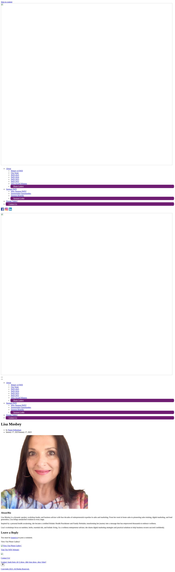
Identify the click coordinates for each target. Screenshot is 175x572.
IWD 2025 (15, 175)
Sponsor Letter (18, 198)
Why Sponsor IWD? (18, 191)
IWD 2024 (15, 177)
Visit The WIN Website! (10, 550)
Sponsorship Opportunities (21, 193)
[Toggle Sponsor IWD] (173, 403)
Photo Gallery (18, 186)
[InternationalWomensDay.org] (86, 164)
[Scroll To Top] (3, 564)
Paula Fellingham (14, 430)
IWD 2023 (15, 179)
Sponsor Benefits (17, 196)
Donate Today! (12, 201)
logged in (14, 538)
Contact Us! (5, 558)
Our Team (15, 173)
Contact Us (13, 204)
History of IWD (17, 171)
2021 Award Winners (19, 184)
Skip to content (6, 2)
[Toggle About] (173, 383)
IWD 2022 (15, 181)
